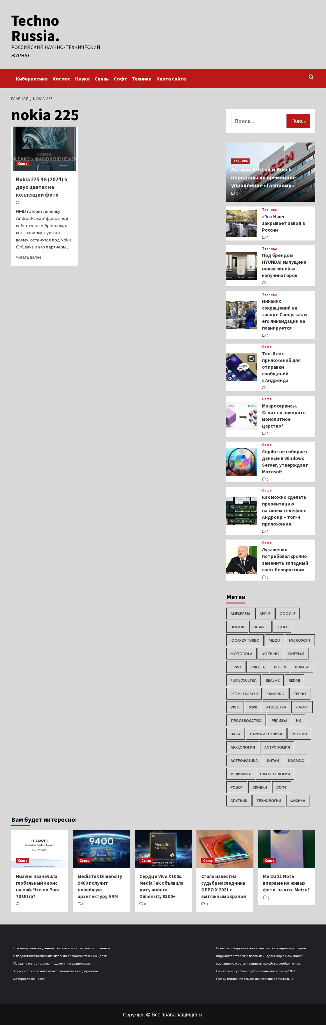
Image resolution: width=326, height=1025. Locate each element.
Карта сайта (171, 78)
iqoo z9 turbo (244, 640)
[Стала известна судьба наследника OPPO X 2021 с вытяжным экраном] (224, 849)
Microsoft (300, 640)
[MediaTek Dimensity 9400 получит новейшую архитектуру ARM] (101, 849)
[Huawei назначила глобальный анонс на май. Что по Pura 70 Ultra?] (39, 849)
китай (273, 760)
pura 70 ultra (243, 680)
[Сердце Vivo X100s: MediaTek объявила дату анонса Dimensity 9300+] (163, 849)
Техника (142, 78)
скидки (259, 787)
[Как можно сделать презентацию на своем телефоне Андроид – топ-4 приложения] (242, 511)
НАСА (235, 734)
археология (242, 747)
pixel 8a (258, 667)
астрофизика (244, 760)
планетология (275, 774)
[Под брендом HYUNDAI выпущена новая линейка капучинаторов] (242, 266)
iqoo (282, 627)
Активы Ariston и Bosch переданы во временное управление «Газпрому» (263, 177)
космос (296, 760)
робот (236, 787)
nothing (270, 654)
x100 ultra (276, 707)
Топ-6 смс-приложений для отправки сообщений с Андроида (281, 367)
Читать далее (28, 257)
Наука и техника (266, 734)
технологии (269, 800)
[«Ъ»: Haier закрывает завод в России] (242, 224)
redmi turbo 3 (244, 694)
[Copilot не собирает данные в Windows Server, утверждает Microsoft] (242, 462)
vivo (235, 707)
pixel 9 (280, 667)
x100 (253, 707)
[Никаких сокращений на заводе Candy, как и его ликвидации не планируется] (242, 315)
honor (237, 627)
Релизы (279, 720)
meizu (274, 640)
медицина (240, 774)
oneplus (296, 654)
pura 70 (302, 667)
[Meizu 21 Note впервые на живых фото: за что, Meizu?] (286, 849)
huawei (260, 627)
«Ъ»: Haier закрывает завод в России (283, 223)
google (287, 613)
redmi (294, 680)
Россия (299, 734)
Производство (246, 720)
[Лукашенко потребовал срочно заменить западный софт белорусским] (242, 560)
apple (264, 613)
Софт (120, 78)
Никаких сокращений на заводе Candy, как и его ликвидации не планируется (284, 314)
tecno (300, 694)
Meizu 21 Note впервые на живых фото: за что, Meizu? (286, 883)
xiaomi (301, 707)
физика (297, 800)
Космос (61, 78)
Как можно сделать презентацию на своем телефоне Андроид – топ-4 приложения (284, 510)
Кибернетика (32, 78)
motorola (241, 654)
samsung (275, 694)
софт (281, 787)
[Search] (311, 77)
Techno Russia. (35, 28)
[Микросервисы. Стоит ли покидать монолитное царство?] (242, 416)
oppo (235, 667)
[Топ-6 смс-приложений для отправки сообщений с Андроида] (242, 367)
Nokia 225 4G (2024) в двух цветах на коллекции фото (41, 187)
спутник (238, 800)
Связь (102, 78)
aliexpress (240, 613)
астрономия (277, 747)
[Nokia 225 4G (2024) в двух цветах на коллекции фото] (44, 149)
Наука (82, 78)
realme (273, 680)
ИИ (298, 720)
